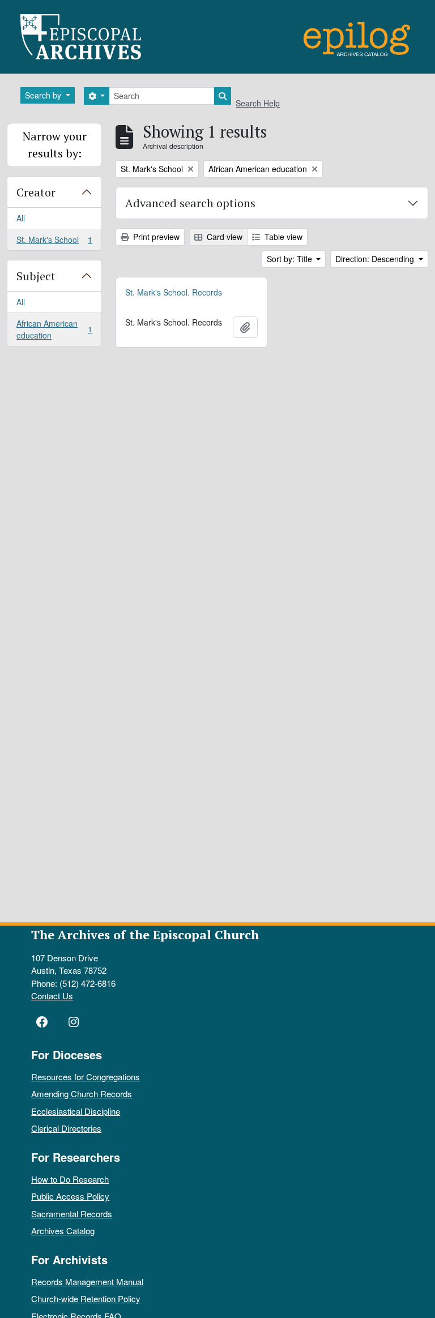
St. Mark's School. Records (173, 292)
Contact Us (52, 996)
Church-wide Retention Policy (85, 1298)
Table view (282, 236)
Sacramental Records (71, 1213)
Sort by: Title (290, 258)
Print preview (155, 236)
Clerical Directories (66, 1128)
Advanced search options (190, 203)
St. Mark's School (54, 242)
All (20, 218)
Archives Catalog (63, 1230)
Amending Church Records (81, 1093)
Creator (36, 192)
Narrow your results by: (55, 145)
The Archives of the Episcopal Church (145, 934)
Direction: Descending (375, 258)
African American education (54, 329)
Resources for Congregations (85, 1076)
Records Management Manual (87, 1281)
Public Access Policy (70, 1196)
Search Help (258, 103)
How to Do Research (70, 1179)
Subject (36, 276)
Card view (223, 236)
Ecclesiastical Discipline (75, 1111)
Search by (44, 95)
